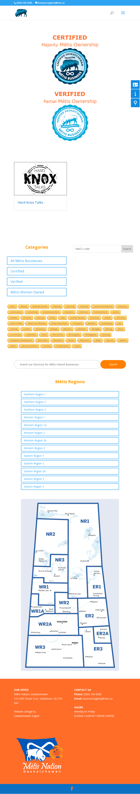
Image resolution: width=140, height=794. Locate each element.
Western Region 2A (35, 440)
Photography (90, 334)
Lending (13, 329)
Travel (77, 346)
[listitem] (50, 569)
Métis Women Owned (27, 292)
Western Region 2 (34, 432)
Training (46, 346)
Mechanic (67, 329)
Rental (71, 340)
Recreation (57, 340)
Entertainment (100, 312)
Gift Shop (120, 317)
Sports (13, 346)
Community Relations (103, 306)
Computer (122, 306)
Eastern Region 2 (34, 463)
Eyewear (13, 317)
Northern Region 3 (35, 409)
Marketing (40, 329)
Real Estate (42, 340)
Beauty (24, 306)
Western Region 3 (34, 448)
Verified (17, 281)
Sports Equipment (29, 346)
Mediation (81, 329)
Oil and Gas (15, 334)
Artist (12, 306)
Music (120, 329)
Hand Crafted (16, 323)
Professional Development (21, 340)
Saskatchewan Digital (26, 716)
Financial (27, 317)
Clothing (84, 306)
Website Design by (25, 711)
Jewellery (91, 323)
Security (110, 340)
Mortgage (96, 329)
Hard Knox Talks (30, 202)
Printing (105, 334)
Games (107, 317)
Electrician (83, 312)
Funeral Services (77, 317)
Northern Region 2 (35, 402)
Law (119, 323)
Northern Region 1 (35, 394)
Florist (52, 317)
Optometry (31, 334)
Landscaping (106, 323)
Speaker (123, 340)
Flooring (40, 317)
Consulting (32, 312)
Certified (17, 271)
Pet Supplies (74, 334)
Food (63, 317)
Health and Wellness (36, 323)
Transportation (62, 346)
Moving (109, 329)
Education (69, 312)
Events (116, 312)
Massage (54, 329)
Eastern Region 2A (35, 471)
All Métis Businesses (26, 261)
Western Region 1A (35, 425)
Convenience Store (51, 312)
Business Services (40, 306)
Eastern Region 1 (34, 455)
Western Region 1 (34, 417)
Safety (98, 340)
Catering (57, 306)
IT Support (77, 323)
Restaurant (85, 340)
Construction (16, 312)
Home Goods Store (59, 323)
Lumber (26, 329)
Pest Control (57, 334)
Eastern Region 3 (34, 479)
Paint (44, 334)
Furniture (94, 317)
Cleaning (70, 306)
